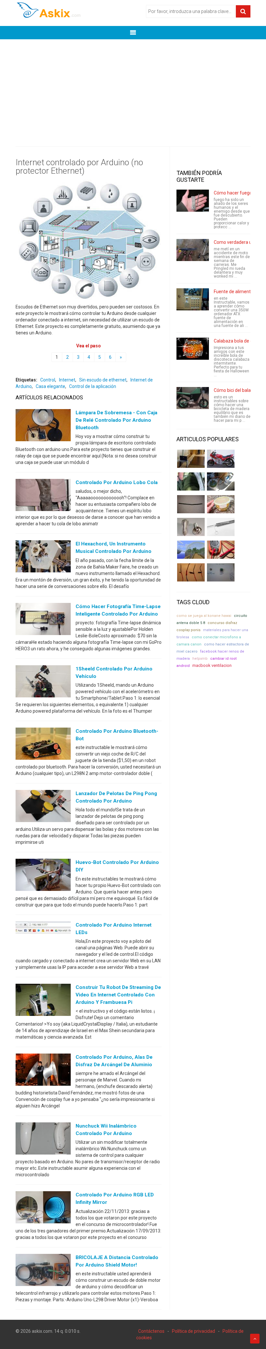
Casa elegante (50, 386)
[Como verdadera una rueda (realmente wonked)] (192, 250)
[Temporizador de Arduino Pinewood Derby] (190, 458)
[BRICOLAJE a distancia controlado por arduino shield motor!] (43, 1271)
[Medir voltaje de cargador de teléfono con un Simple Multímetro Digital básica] (220, 549)
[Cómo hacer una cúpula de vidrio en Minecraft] (190, 549)
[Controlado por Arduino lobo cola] (43, 496)
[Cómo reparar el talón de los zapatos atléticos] (190, 481)
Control (47, 379)
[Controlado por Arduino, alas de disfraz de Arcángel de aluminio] (43, 1071)
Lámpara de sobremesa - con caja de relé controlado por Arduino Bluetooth (116, 420)
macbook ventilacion (212, 665)
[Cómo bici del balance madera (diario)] (192, 398)
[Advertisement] (133, 88)
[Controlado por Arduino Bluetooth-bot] (43, 745)
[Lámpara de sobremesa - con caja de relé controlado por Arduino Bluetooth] (43, 426)
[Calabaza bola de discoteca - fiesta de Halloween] (192, 349)
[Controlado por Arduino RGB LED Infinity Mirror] (43, 1208)
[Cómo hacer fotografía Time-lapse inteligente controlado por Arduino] (43, 620)
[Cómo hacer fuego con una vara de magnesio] (192, 201)
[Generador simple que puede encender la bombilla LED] (220, 572)
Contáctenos (151, 1331)
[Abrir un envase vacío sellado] (220, 504)
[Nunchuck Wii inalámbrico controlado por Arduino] (43, 1140)
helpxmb (200, 658)
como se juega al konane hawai (203, 616)
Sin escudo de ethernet (103, 379)
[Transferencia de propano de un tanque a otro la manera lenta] (220, 481)
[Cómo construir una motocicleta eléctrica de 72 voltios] (220, 458)
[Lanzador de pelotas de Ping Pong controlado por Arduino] (43, 807)
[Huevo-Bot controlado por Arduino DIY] (43, 876)
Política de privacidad (193, 1331)
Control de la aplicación (92, 386)
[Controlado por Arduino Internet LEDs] (43, 938)
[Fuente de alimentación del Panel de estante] (192, 299)
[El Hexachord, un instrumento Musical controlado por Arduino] (43, 557)
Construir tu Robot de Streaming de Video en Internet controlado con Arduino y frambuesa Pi (118, 994)
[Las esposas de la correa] (190, 504)
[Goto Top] (255, 1338)
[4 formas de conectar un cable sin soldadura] (190, 572)
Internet (67, 379)
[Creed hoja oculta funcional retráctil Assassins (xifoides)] (220, 527)
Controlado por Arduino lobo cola (117, 482)
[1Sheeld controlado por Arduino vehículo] (43, 682)
